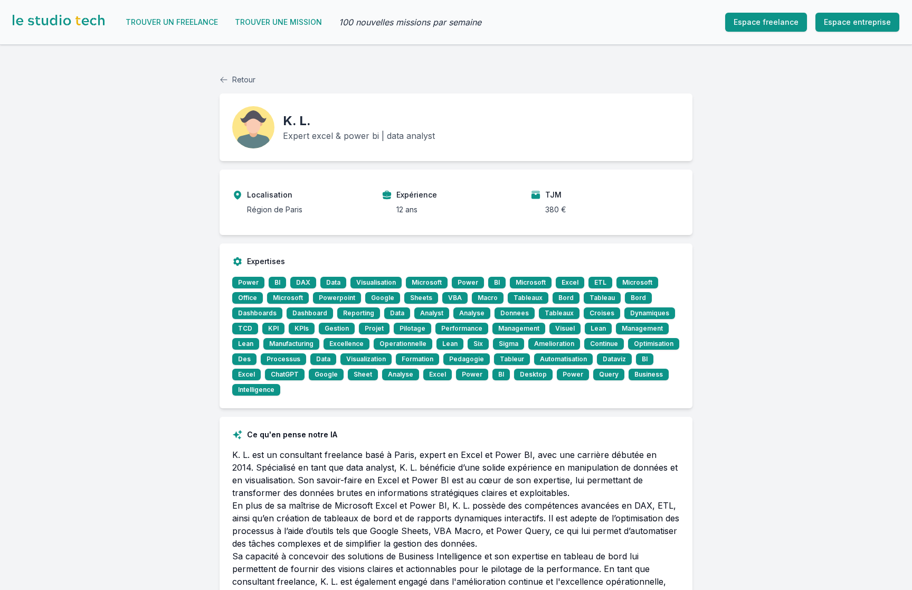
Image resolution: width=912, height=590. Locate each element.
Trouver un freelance (172, 21)
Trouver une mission (278, 21)
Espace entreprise (857, 21)
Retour (243, 79)
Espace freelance (766, 21)
